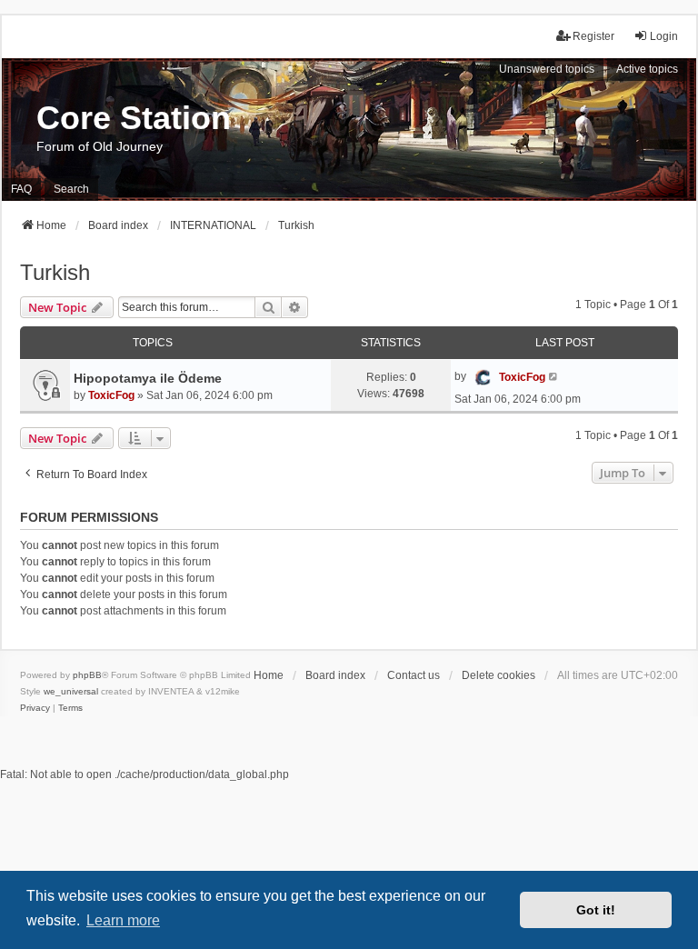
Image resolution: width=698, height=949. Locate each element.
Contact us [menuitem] (413, 675)
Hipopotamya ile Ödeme (148, 378)
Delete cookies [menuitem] (498, 675)
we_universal (71, 691)
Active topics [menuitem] (647, 69)
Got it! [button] (595, 910)
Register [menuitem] (593, 36)
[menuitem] (35, 708)
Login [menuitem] (664, 36)
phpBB (87, 675)
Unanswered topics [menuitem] (546, 69)
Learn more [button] (123, 920)
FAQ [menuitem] (21, 189)
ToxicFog (111, 395)
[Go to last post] (554, 376)
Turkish (55, 272)
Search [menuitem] (71, 189)
